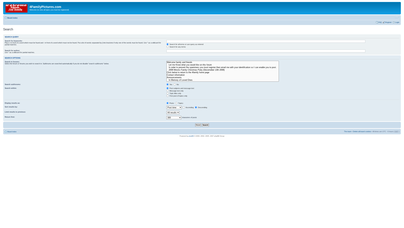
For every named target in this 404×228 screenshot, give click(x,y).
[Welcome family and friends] (223, 62)
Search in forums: (12, 62)
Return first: (10, 117)
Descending (202, 107)
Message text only (176, 91)
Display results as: (12, 103)
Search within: (11, 88)
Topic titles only (175, 93)
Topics (180, 103)
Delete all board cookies (362, 131)
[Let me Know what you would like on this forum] (223, 65)
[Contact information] (223, 75)
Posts (171, 103)
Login (397, 22)
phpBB (191, 136)
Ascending (189, 107)
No (177, 84)
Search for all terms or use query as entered (186, 44)
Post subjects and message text (181, 88)
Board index (12, 18)
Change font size (397, 17)
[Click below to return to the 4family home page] (223, 72)
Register (388, 22)
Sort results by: (11, 107)
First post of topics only (178, 96)
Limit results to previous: (15, 112)
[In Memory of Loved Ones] (223, 80)
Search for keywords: (13, 41)
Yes (170, 84)
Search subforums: (13, 84)
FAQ (380, 22)
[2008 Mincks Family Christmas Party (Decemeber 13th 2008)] (223, 70)
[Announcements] (223, 77)
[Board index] (17, 8)
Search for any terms (177, 47)
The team (347, 131)
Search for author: (12, 50)
